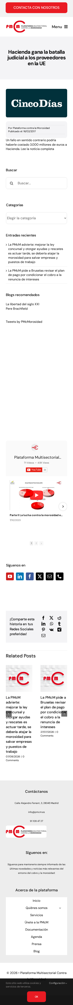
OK (36, 996)
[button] (9, 714)
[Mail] (50, 576)
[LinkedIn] (20, 576)
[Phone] (59, 576)
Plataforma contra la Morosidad (31, 128)
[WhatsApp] (51, 624)
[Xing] (59, 630)
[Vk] (51, 630)
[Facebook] (30, 576)
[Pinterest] (43, 630)
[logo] (26, 22)
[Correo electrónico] (43, 635)
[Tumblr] (59, 624)
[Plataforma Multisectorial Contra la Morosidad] (35, 447)
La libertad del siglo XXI (22, 304)
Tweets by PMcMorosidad (24, 322)
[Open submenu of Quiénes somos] (60, 907)
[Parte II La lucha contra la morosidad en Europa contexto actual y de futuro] (36, 495)
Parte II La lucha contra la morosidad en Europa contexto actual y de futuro (36, 515)
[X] (51, 618)
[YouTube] (10, 576)
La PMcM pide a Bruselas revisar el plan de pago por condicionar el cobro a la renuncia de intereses (36, 274)
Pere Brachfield (17, 309)
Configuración (57, 983)
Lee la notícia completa (37, 149)
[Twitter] (40, 576)
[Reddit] (59, 618)
